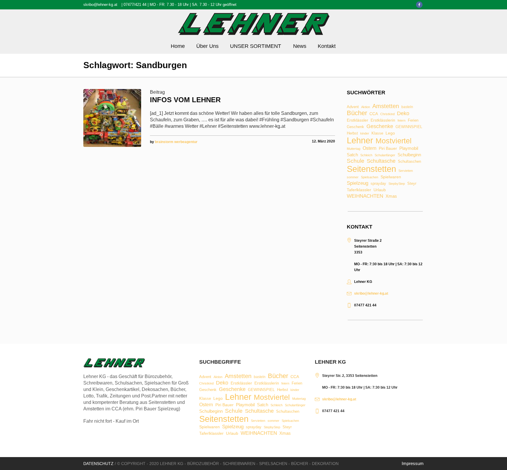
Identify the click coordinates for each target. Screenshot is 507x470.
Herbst (352, 133)
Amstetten (385, 106)
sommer (353, 177)
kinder (364, 133)
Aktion (365, 107)
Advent (353, 107)
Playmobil (408, 148)
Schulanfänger (385, 155)
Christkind (387, 114)
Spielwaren (391, 177)
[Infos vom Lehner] (112, 118)
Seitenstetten (371, 168)
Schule (355, 161)
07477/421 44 (135, 4)
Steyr (411, 184)
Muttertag (353, 148)
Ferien (413, 120)
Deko (403, 113)
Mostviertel (394, 141)
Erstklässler (357, 120)
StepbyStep (396, 183)
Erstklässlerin (383, 120)
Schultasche (381, 161)
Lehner (360, 140)
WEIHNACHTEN (365, 196)
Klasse (377, 133)
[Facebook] (419, 4)
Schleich (366, 155)
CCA (373, 114)
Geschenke (379, 126)
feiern (401, 120)
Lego (390, 133)
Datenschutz (98, 463)
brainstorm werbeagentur (176, 142)
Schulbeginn (409, 155)
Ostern (369, 148)
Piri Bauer (388, 149)
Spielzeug (357, 183)
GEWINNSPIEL (409, 127)
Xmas (391, 196)
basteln (407, 107)
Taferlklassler (359, 190)
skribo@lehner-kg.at (100, 4)
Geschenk (355, 127)
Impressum (413, 463)
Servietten (405, 170)
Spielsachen (369, 177)
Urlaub (380, 190)
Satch (352, 154)
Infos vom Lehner (185, 100)
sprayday (378, 184)
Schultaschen (409, 162)
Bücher (357, 113)
